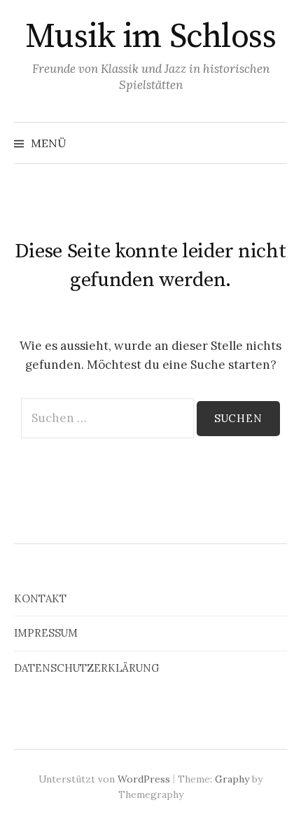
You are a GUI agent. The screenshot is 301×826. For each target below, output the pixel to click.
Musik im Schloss (150, 37)
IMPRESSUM (46, 632)
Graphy (232, 779)
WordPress (144, 779)
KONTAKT (40, 598)
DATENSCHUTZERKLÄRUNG (87, 668)
